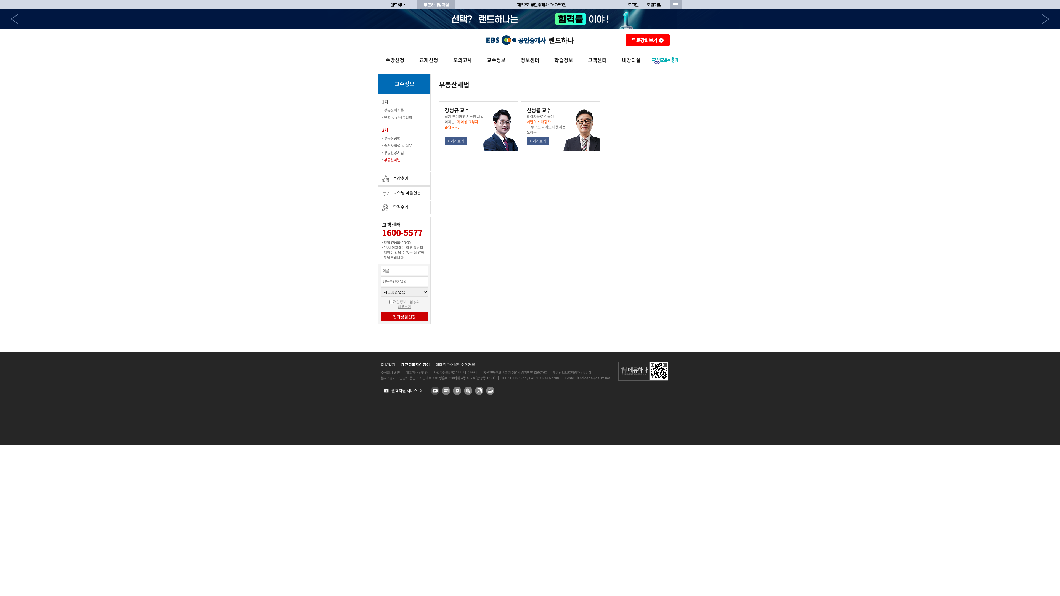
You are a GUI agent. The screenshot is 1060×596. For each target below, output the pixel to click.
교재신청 (428, 60)
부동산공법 (392, 138)
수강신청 (395, 60)
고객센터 (597, 60)
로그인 (633, 4)
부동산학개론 (394, 110)
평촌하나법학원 (436, 4)
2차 (385, 130)
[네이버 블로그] (446, 391)
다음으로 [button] (1045, 19)
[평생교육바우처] (665, 60)
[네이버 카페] (490, 391)
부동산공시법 (394, 152)
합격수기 (401, 207)
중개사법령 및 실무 (398, 145)
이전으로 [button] (14, 19)
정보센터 (530, 60)
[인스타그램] (479, 391)
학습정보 (563, 60)
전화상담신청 (404, 317)
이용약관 (388, 364)
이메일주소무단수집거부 (455, 364)
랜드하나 (397, 4)
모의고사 (462, 60)
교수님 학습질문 (407, 193)
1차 (385, 102)
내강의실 (631, 60)
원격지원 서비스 (404, 390)
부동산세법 (392, 159)
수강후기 (401, 178)
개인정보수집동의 (406, 301)
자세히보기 (455, 140)
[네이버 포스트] (457, 391)
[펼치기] (676, 4)
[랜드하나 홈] (530, 40)
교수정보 (496, 60)
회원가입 (654, 4)
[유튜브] (435, 391)
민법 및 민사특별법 (398, 117)
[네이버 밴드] (468, 391)
